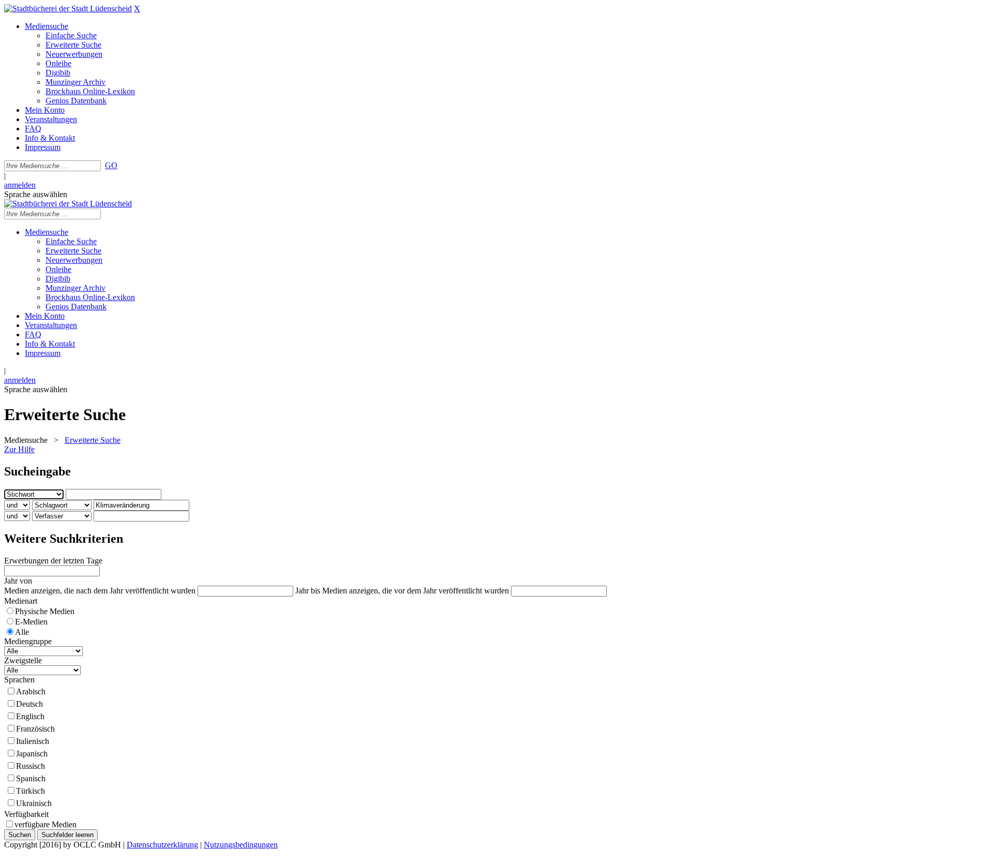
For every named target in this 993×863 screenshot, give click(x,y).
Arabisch (31, 691)
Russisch (30, 766)
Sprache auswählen (35, 194)
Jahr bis (307, 590)
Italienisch (32, 741)
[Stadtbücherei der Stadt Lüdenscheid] (68, 8)
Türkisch (30, 790)
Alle (22, 632)
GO (111, 165)
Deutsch (29, 704)
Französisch (35, 728)
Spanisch (31, 778)
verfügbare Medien (45, 824)
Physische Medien (44, 611)
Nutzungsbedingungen (241, 844)
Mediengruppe (28, 641)
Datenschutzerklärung (162, 844)
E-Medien (31, 621)
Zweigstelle (23, 660)
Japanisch (32, 753)
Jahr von (18, 580)
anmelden (20, 185)
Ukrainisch (34, 803)
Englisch (30, 716)
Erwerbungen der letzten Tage (53, 560)
